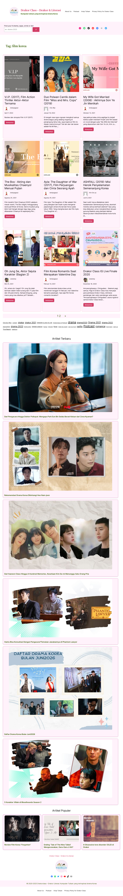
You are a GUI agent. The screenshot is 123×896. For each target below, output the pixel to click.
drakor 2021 (30, 322)
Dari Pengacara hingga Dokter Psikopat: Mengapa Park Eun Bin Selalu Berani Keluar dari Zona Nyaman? (48, 417)
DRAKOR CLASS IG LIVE (44, 323)
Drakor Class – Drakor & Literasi (41, 10)
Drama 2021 (94, 322)
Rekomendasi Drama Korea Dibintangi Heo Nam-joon (27, 495)
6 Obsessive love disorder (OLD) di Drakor (98, 846)
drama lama (27, 326)
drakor (21, 322)
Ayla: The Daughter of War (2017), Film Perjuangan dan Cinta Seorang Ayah (60, 185)
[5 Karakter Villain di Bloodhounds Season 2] (60, 769)
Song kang (109, 326)
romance (100, 326)
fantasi (45, 326)
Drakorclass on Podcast (60, 323)
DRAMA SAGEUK (37, 327)
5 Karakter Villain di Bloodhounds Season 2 (22, 802)
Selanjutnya (10, 123)
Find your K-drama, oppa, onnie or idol (18, 26)
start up (115, 326)
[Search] (36, 29)
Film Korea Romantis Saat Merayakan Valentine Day (60, 273)
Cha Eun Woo (7, 323)
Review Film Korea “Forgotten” (17, 845)
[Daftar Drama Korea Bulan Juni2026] (60, 688)
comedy (14, 323)
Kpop (55, 327)
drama (72, 322)
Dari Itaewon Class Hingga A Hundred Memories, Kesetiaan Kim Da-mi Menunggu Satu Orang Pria (46, 574)
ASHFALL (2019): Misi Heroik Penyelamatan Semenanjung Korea (97, 185)
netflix (80, 326)
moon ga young (62, 326)
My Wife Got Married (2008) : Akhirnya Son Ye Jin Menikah (99, 100)
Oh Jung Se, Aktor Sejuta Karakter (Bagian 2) (20, 273)
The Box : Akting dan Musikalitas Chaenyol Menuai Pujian (18, 185)
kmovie (50, 326)
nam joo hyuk (72, 326)
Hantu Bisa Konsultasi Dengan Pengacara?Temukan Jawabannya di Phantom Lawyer (40, 642)
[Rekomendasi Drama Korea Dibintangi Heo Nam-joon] (60, 456)
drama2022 (6, 326)
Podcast (89, 326)
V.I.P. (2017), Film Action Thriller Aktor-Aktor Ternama (20, 100)
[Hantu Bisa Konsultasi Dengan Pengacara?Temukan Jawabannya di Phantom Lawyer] (60, 608)
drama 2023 (17, 326)
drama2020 (82, 322)
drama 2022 (107, 322)
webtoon (14, 329)
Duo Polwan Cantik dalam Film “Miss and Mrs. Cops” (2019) (60, 100)
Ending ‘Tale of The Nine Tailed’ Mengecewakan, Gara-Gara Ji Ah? (58, 846)
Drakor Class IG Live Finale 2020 (100, 273)
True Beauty (7, 329)
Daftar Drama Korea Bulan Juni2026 (19, 734)
